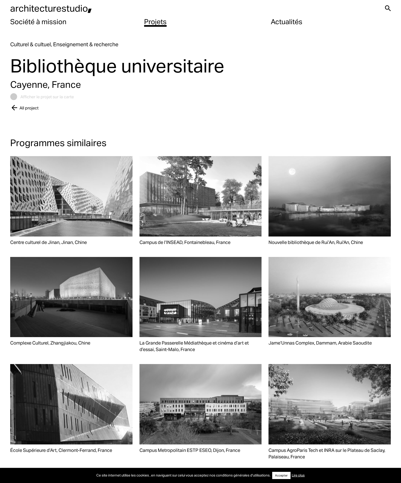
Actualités (286, 21)
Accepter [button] (281, 475)
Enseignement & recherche (85, 44)
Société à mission (38, 21)
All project (29, 107)
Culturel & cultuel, (31, 44)
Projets (155, 21)
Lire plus (298, 475)
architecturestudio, (51, 8)
